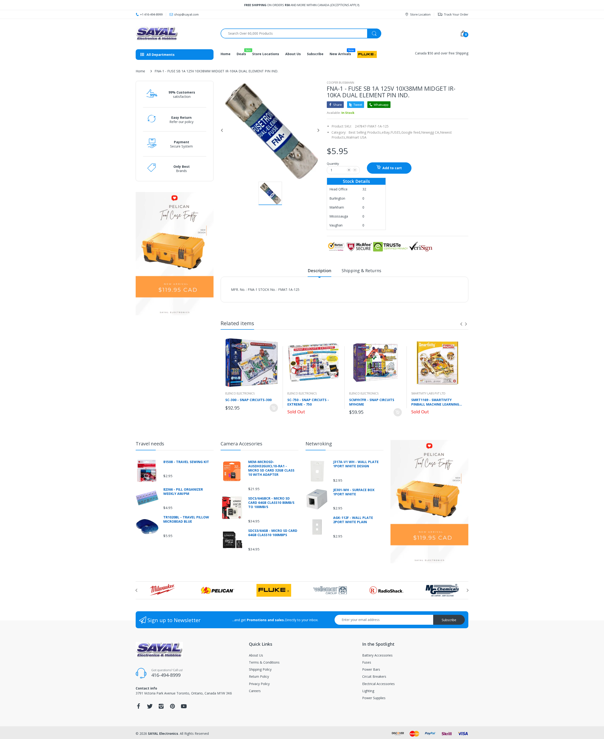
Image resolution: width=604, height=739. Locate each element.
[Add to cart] (274, 408)
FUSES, (395, 132)
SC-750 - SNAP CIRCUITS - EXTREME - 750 (308, 402)
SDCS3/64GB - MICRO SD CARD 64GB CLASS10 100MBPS (272, 533)
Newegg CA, (430, 132)
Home (140, 71)
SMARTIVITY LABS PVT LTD (428, 393)
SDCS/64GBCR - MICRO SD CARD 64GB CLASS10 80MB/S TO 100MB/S (271, 502)
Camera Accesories (241, 443)
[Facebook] (138, 707)
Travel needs (150, 443)
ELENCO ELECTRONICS (240, 393)
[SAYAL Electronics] (175, 33)
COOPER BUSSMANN (340, 83)
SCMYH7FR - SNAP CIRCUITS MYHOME (371, 402)
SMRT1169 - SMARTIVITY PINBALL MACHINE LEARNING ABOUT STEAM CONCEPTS (435, 402)
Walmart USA (356, 137)
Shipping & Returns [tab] (361, 270)
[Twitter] (150, 707)
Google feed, (411, 132)
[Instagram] (161, 707)
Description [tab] (319, 270)
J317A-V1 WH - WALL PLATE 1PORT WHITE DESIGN (356, 464)
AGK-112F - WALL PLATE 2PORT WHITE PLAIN (353, 520)
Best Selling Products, (365, 132)
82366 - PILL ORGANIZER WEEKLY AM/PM (183, 491)
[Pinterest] (172, 707)
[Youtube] (184, 707)
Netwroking (319, 443)
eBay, (386, 132)
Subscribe (449, 620)
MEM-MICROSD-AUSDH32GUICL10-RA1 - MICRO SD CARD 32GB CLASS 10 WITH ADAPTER (271, 468)
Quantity (333, 163)
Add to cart (392, 168)
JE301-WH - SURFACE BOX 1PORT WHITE (353, 492)
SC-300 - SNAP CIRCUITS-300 (248, 400)
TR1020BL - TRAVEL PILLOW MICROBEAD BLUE (186, 519)
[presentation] (461, 324)
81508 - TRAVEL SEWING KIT (186, 462)
